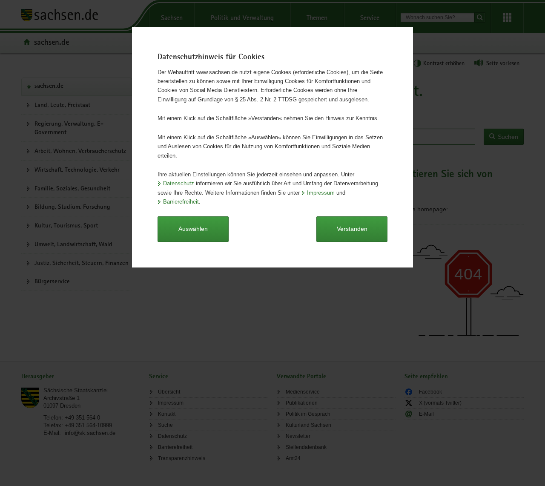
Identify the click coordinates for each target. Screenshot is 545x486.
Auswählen (193, 228)
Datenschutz (178, 183)
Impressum (321, 193)
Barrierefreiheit (181, 201)
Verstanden (352, 228)
